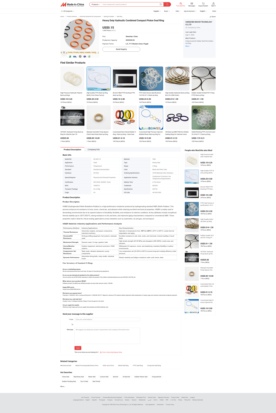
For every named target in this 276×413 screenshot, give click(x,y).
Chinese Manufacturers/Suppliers (112, 397)
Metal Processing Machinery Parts (86, 365)
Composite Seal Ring (154, 365)
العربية (149, 400)
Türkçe (180, 400)
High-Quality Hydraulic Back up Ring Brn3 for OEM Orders (207, 220)
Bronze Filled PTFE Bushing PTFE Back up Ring (206, 188)
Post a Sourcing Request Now (111, 352)
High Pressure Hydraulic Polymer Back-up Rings (206, 155)
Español (94, 400)
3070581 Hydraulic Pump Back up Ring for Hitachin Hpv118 (207, 253)
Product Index (175, 397)
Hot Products (85, 397)
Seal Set (115, 377)
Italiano (127, 400)
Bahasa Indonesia (198, 400)
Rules (214, 11)
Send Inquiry (121, 49)
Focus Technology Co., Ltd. (124, 404)
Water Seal (91, 377)
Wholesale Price (141, 397)
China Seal (65, 377)
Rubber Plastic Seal (141, 377)
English (87, 400)
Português (102, 400)
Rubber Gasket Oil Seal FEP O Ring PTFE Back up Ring (207, 236)
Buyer (166, 11)
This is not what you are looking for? (86, 352)
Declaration (160, 404)
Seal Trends (96, 381)
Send (78, 348)
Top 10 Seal (84, 381)
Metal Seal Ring (123, 365)
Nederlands (142, 400)
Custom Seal (104, 377)
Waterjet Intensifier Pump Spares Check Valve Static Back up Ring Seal (207, 269)
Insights (192, 397)
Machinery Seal (79, 377)
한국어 (155, 400)
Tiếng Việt (187, 400)
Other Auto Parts (108, 365)
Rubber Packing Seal (69, 381)
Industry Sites (152, 397)
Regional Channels (163, 397)
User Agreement (150, 404)
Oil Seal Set (126, 377)
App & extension (189, 11)
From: (71, 319)
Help (177, 11)
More (187, 46)
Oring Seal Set (156, 377)
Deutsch (134, 400)
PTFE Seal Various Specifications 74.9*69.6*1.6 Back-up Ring (207, 204)
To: (72, 324)
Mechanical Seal (65, 365)
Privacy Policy (170, 404)
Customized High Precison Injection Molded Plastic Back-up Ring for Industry (207, 301)
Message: (69, 329)
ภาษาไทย (173, 400)
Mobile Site (185, 397)
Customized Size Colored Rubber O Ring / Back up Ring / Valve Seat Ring (207, 285)
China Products (95, 397)
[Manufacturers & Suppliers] (72, 4)
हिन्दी (167, 400)
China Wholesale (129, 397)
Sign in (213, 6)
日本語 (162, 400)
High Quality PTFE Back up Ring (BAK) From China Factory (207, 172)
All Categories (67, 11)
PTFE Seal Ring (138, 365)
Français (109, 400)
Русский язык (119, 400)
